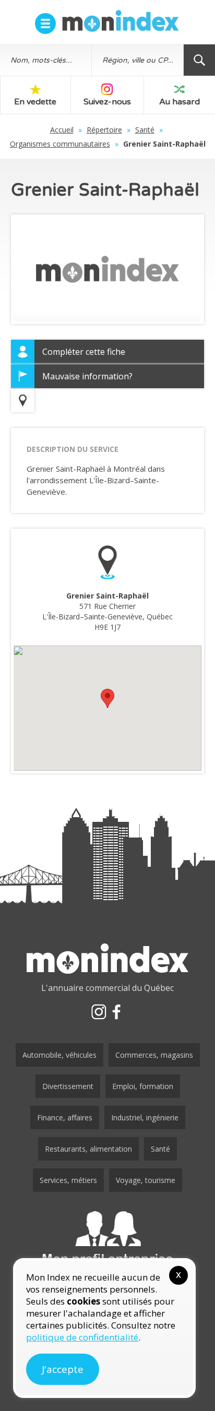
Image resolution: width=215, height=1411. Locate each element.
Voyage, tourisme (145, 1180)
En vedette (35, 102)
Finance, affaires (64, 1117)
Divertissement (67, 1086)
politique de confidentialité (82, 1337)
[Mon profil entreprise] (107, 1239)
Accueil (62, 130)
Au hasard (179, 102)
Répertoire (104, 130)
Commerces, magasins (154, 1055)
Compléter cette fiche (83, 351)
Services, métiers (68, 1180)
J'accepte (62, 1369)
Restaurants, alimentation (88, 1149)
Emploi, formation (142, 1086)
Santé (144, 130)
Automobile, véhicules (59, 1055)
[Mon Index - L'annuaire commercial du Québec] (121, 21)
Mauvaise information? (87, 376)
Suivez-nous (107, 102)
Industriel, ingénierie (144, 1117)
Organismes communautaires (60, 144)
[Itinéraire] (23, 400)
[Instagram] (98, 1012)
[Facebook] (116, 1012)
